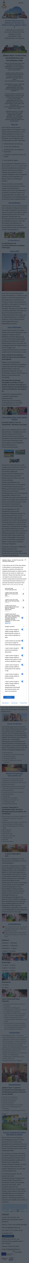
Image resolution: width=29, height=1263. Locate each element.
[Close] (25, 560)
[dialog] (14, 631)
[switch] (23, 594)
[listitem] (14, 589)
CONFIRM (9, 697)
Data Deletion (5, 703)
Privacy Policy (23, 703)
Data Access (14, 703)
